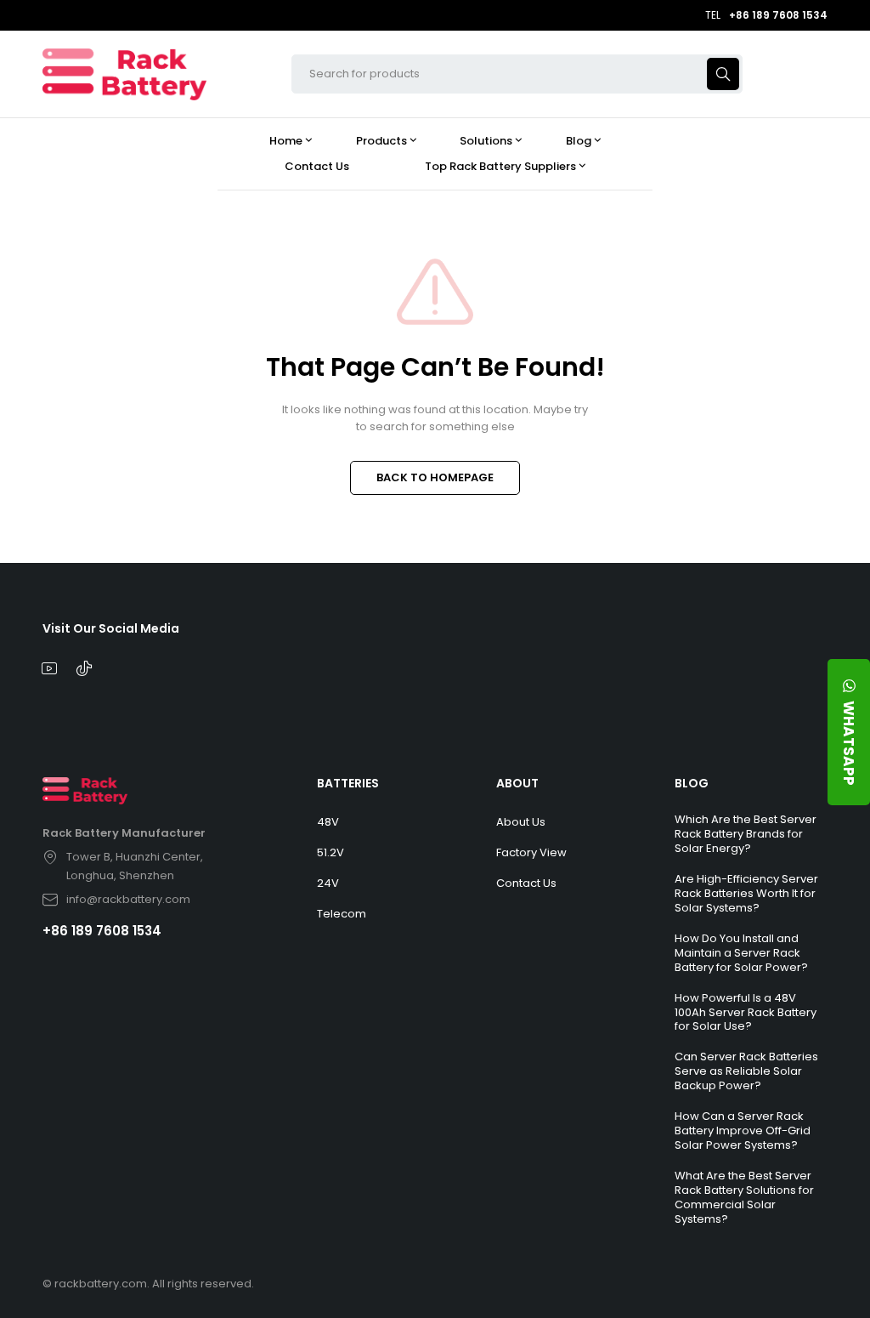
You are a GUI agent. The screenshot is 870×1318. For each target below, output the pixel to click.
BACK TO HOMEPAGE (435, 477)
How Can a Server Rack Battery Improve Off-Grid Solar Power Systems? (743, 1130)
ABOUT (517, 783)
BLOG (692, 783)
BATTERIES (348, 783)
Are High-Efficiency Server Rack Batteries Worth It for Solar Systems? (746, 893)
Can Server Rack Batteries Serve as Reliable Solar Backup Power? (746, 1071)
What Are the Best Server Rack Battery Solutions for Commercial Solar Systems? (744, 1197)
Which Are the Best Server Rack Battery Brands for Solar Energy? (745, 833)
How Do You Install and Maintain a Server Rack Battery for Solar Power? (741, 952)
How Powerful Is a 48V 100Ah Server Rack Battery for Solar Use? (745, 1012)
